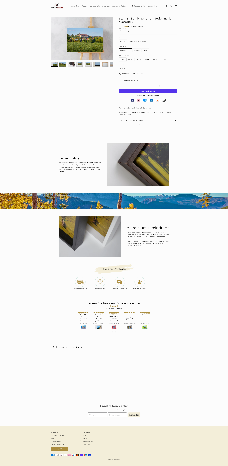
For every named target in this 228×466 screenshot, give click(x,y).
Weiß (145, 50)
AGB (52, 438)
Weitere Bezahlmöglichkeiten (148, 95)
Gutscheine (86, 444)
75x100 (146, 59)
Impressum (54, 432)
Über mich (152, 6)
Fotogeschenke (138, 6)
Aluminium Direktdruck (138, 41)
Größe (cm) (124, 56)
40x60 (130, 59)
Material (123, 37)
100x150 (164, 59)
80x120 (155, 59)
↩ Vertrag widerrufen (59, 449)
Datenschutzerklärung (58, 435)
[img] (114, 306)
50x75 (139, 59)
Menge (122, 65)
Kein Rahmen (125, 50)
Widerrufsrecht (56, 441)
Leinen (122, 41)
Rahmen (122, 46)
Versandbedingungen (58, 444)
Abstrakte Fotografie (121, 6)
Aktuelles (75, 6)
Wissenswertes (88, 441)
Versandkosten (134, 31)
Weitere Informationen (132, 120)
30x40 (122, 59)
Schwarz (137, 50)
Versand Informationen (132, 125)
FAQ (84, 435)
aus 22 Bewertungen (114, 308)
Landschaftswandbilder (100, 6)
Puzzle (84, 6)
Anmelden (134, 414)
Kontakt (85, 438)
